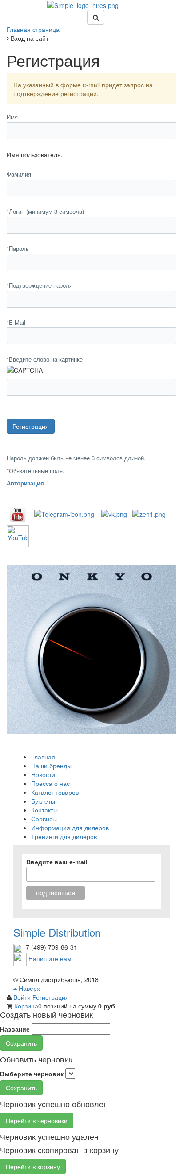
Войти (22, 997)
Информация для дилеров (70, 827)
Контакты (44, 809)
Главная (43, 756)
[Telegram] (64, 513)
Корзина (26, 1005)
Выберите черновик (32, 1073)
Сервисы (44, 818)
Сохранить (21, 1043)
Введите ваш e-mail (57, 862)
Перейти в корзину (33, 1166)
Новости (43, 774)
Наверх (28, 988)
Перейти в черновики (37, 1120)
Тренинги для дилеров (64, 836)
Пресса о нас (50, 783)
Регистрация (50, 997)
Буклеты (43, 801)
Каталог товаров (55, 792)
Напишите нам (50, 958)
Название (15, 1028)
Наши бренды (51, 765)
